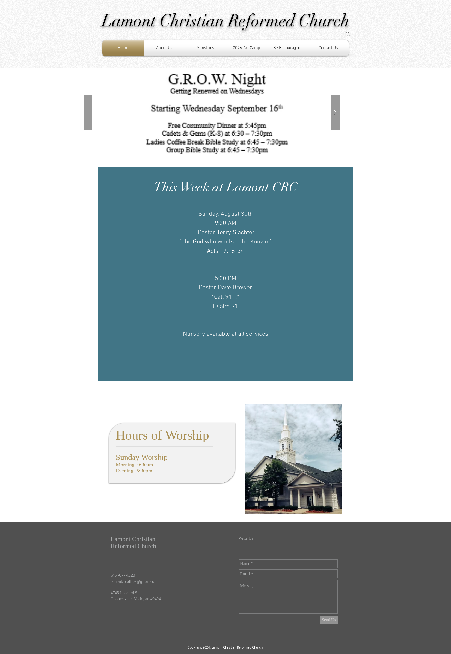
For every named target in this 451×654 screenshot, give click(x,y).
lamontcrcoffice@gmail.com (134, 581)
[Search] (347, 34)
